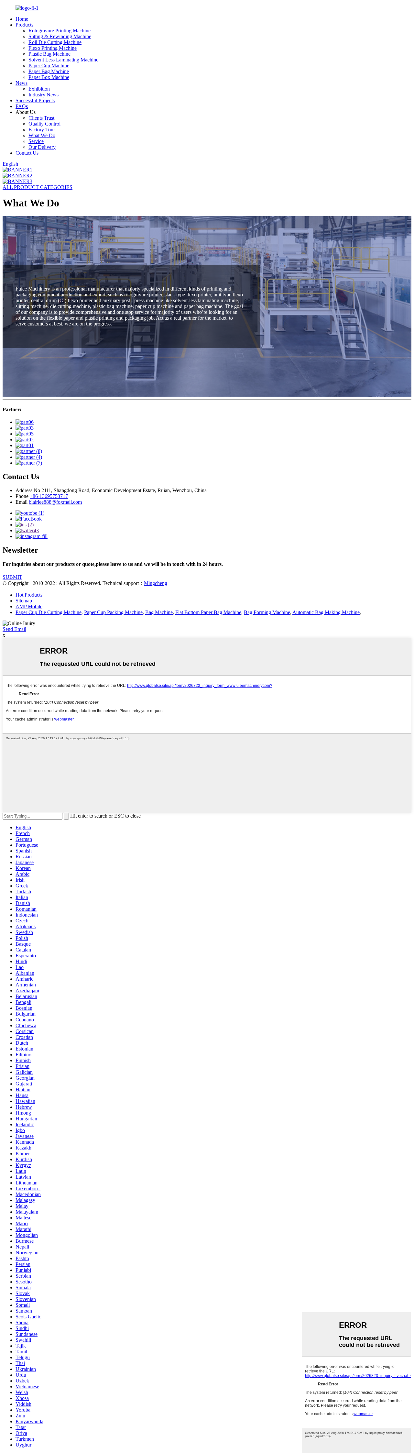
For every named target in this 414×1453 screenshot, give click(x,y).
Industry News (43, 94)
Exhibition (39, 89)
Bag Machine (159, 612)
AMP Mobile (29, 606)
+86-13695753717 (49, 496)
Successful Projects (35, 100)
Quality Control (44, 124)
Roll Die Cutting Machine (55, 42)
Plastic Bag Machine (49, 54)
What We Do (41, 135)
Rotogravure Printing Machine (59, 30)
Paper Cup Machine (48, 65)
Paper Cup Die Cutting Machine (49, 612)
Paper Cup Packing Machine (113, 612)
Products (24, 25)
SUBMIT (12, 577)
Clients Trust (41, 118)
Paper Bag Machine (48, 71)
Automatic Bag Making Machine (326, 612)
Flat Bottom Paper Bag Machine (208, 612)
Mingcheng (155, 583)
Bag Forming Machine (267, 612)
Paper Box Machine (48, 77)
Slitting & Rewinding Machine (59, 36)
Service (36, 141)
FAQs (22, 106)
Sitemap (24, 600)
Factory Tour (41, 129)
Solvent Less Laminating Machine (63, 59)
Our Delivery (42, 147)
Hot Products (29, 595)
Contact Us (27, 153)
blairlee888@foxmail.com (55, 502)
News (21, 83)
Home (22, 19)
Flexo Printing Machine (52, 48)
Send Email (14, 629)
